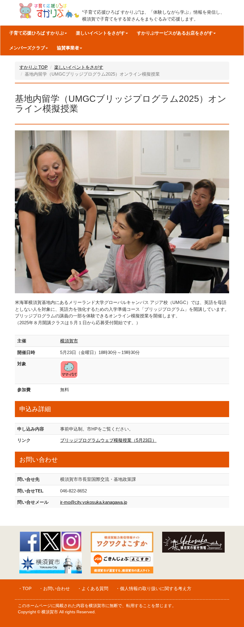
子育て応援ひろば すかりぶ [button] (36, 32)
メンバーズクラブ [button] (27, 47)
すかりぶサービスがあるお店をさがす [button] (175, 32)
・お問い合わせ (54, 588)
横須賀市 (69, 340)
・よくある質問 (92, 588)
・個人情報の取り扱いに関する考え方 (153, 588)
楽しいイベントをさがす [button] (100, 32)
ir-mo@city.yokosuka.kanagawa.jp (93, 502)
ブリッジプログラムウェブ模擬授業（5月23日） (108, 440)
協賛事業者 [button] (68, 47)
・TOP (25, 588)
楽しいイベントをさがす (78, 67)
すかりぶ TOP (33, 67)
